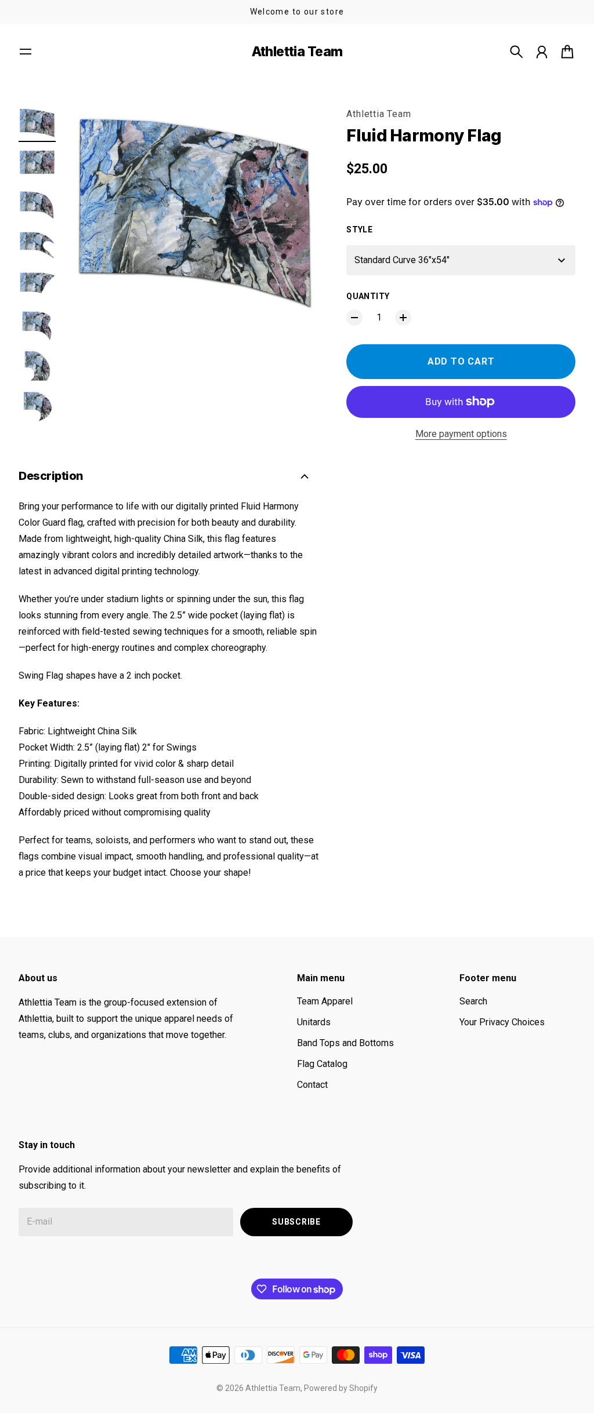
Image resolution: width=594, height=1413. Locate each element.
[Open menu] (25, 51)
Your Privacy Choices (502, 1022)
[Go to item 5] (37, 285)
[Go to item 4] (37, 244)
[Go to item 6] (37, 325)
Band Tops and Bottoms (345, 1042)
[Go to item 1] (37, 123)
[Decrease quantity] (354, 317)
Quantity (367, 296)
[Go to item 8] (37, 407)
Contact (312, 1084)
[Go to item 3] (37, 204)
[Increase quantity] (403, 317)
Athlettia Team (378, 113)
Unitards (314, 1022)
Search (473, 1001)
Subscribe (296, 1221)
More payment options (461, 433)
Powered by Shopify (341, 1388)
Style (359, 229)
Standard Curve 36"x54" (402, 259)
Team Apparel (325, 1001)
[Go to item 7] (37, 366)
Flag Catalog (322, 1063)
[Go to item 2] (37, 163)
